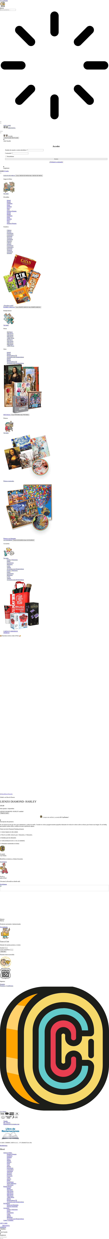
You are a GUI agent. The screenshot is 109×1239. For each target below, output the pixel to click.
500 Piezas (10, 332)
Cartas (8, 566)
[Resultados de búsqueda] (54, 65)
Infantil (9, 200)
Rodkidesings (3, 1145)
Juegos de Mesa (7, 1152)
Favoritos (3, 1229)
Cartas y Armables (8, 1220)
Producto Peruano (11, 211)
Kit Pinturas (2, 793)
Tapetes (9, 567)
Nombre (2, 948)
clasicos (9, 1179)
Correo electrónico (5, 949)
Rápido (9, 202)
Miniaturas (10, 564)
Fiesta (8, 205)
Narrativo (9, 241)
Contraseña (8, 153)
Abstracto (9, 238)
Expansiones (10, 563)
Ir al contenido (4, 0)
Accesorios (6, 1208)
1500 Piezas (10, 335)
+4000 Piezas (10, 338)
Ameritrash (10, 239)
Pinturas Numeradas (8, 793)
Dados (8, 561)
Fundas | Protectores (12, 560)
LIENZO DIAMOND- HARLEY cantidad (11, 811)
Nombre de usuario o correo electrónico (16, 150)
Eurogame (9, 236)
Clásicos (9, 230)
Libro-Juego (10, 1185)
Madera (9, 354)
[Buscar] (0, 121)
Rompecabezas (7, 1186)
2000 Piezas (10, 336)
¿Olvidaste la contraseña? (56, 162)
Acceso (56, 159)
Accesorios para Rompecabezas (15, 357)
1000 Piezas (10, 333)
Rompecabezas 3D (12, 355)
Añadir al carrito (4, 813)
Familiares (9, 203)
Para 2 (8, 208)
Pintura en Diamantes (12, 1205)
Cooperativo (10, 235)
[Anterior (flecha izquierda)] (0, 1238)
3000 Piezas (10, 1195)
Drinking (9, 206)
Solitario (9, 231)
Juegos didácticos (11, 1183)
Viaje (8, 209)
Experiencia (10, 233)
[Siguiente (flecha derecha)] (2, 1238)
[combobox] (8, 10)
